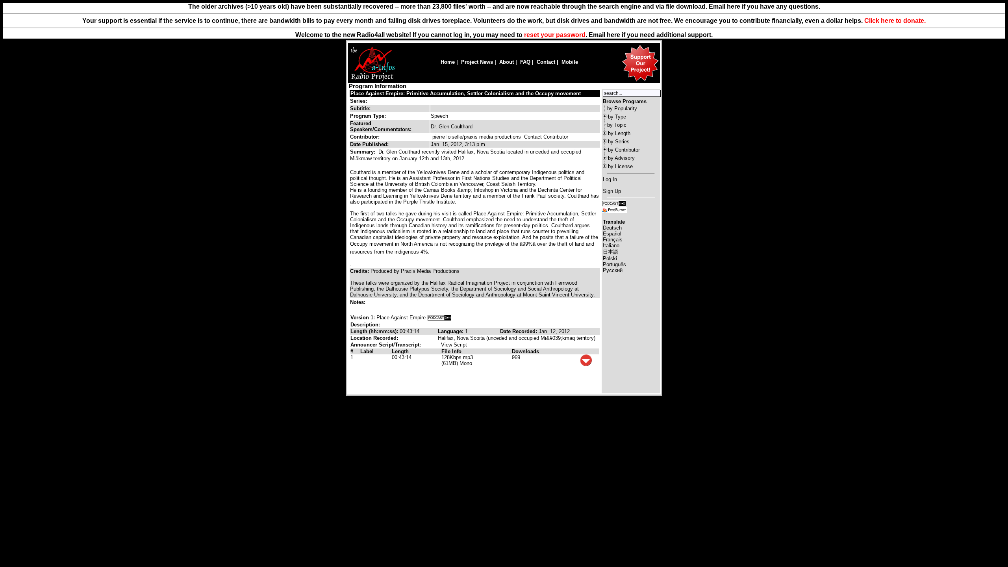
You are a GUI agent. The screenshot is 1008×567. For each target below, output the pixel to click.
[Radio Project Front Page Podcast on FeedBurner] (614, 209)
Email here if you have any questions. (764, 6)
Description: (365, 325)
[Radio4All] (372, 80)
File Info (451, 351)
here (613, 35)
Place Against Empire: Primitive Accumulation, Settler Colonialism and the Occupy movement (465, 93)
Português (614, 264)
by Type (617, 117)
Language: (451, 331)
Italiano (611, 245)
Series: (358, 101)
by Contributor (624, 150)
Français (613, 240)
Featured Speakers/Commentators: (380, 126)
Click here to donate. (895, 20)
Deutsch (612, 228)
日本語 (610, 252)
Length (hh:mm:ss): (375, 331)
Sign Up (612, 191)
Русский (613, 270)
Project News (477, 62)
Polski (610, 258)
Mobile (569, 62)
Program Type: (368, 116)
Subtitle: (360, 108)
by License (620, 166)
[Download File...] (586, 364)
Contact (546, 62)
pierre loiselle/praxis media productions (476, 137)
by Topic (616, 125)
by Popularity (622, 108)
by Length (619, 133)
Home (448, 62)
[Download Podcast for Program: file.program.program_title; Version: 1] (439, 318)
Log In (610, 179)
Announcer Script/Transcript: (385, 345)
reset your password (555, 35)
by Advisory (621, 158)
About (506, 62)
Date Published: (369, 144)
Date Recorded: (519, 331)
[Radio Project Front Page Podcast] (614, 203)
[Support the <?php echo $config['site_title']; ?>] (640, 81)
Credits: (360, 271)
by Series (619, 142)
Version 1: (362, 318)
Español (612, 234)
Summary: (363, 152)
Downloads (525, 351)
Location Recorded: (374, 338)
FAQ (525, 62)
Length (400, 351)
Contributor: (365, 137)
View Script (454, 345)
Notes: (358, 302)
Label (367, 351)
